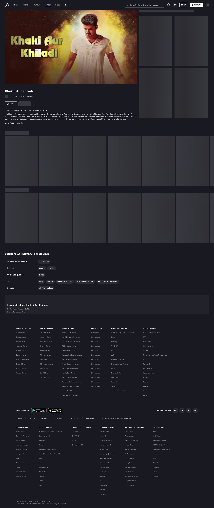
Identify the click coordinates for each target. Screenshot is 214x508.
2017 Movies (95, 377)
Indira (18, 467)
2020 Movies (95, 364)
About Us (31, 418)
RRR (144, 337)
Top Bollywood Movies (119, 328)
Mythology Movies (46, 364)
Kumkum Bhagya (22, 445)
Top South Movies (149, 328)
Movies (48, 5)
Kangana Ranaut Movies (70, 386)
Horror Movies (45, 346)
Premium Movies (45, 427)
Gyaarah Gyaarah (106, 440)
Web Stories (157, 436)
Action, (38, 110)
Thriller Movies (45, 355)
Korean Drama (21, 472)
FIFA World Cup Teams (161, 445)
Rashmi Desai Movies (69, 377)
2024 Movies (95, 346)
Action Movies (45, 333)
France (155, 454)
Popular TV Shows (22, 427)
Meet (18, 458)
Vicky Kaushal (129, 458)
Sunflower (103, 485)
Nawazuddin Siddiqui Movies (72, 355)
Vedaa (113, 355)
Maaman (146, 350)
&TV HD (74, 440)
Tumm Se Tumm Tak (23, 436)
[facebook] (175, 410)
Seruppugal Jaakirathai (108, 454)
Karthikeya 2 (147, 368)
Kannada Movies (21, 346)
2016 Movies (95, 382)
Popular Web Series (107, 427)
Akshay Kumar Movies (69, 359)
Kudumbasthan (148, 373)
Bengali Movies (21, 355)
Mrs (112, 350)
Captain (146, 382)
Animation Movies (46, 359)
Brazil (155, 472)
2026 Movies (95, 337)
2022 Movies (95, 355)
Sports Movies (45, 377)
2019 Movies (95, 368)
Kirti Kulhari (129, 472)
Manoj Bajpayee (130, 449)
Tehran (113, 337)
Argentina (156, 463)
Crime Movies (45, 350)
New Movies (95, 333)
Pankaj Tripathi (130, 454)
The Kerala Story (116, 373)
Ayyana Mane (104, 431)
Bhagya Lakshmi (21, 454)
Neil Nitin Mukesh (131, 467)
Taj (101, 481)
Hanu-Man (147, 341)
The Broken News (106, 463)
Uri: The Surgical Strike (119, 391)
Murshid (103, 436)
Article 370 (114, 346)
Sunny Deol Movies (68, 391)
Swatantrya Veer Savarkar (120, 364)
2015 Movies (95, 386)
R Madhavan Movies (69, 346)
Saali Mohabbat (44, 436)
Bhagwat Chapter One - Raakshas (122, 333)
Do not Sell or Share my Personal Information (115, 418)
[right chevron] (211, 161)
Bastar (113, 368)
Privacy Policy (59, 418)
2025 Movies (95, 341)
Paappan (146, 391)
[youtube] (195, 410)
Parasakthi (147, 364)
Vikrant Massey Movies (70, 368)
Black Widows (104, 467)
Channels (19, 418)
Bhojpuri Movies (21, 368)
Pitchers (103, 494)
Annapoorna (20, 463)
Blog (154, 431)
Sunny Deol (129, 463)
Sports (25, 5)
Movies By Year (96, 328)
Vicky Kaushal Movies (69, 350)
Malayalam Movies (22, 359)
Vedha (145, 395)
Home (15, 5)
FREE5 (57, 5)
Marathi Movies (21, 350)
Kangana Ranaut (130, 481)
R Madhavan (129, 431)
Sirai (144, 359)
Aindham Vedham (106, 458)
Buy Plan (197, 5)
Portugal (156, 476)
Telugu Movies (21, 337)
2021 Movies (95, 359)
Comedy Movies (45, 337)
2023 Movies (95, 350)
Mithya (102, 476)
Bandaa (113, 386)
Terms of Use (74, 418)
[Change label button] (175, 5)
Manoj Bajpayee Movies (70, 364)
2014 (22, 96)
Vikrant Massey (130, 436)
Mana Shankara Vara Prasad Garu (155, 355)
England (156, 467)
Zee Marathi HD (77, 445)
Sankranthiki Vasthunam (151, 333)
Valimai (145, 386)
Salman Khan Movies (69, 333)
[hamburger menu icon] (208, 5)
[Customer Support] (169, 5)
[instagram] (182, 410)
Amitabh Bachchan (131, 476)
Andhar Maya (104, 449)
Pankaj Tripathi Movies (70, 395)
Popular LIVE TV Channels (81, 427)
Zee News (75, 431)
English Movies (21, 364)
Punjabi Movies (21, 373)
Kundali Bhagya (21, 449)
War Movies (44, 368)
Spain (155, 458)
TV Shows (36, 5)
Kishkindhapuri (148, 346)
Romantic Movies (46, 341)
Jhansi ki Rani (20, 440)
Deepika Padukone (131, 440)
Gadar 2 (114, 382)
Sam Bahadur (115, 377)
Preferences (89, 418)
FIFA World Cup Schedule (161, 449)
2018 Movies (95, 373)
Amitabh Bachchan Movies (71, 341)
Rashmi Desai (129, 485)
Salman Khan (129, 445)
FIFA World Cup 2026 (160, 440)
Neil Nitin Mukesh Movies (71, 337)
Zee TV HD (75, 436)
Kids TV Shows (21, 476)
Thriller (45, 110)
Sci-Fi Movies (44, 373)
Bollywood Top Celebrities (134, 427)
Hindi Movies (20, 333)
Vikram (145, 377)
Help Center (45, 418)
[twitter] (188, 410)
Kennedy (114, 341)
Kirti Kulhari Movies (68, 373)
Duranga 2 (103, 472)
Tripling (102, 490)
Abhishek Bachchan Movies (71, 382)
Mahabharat (20, 431)
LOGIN (183, 5)
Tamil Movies (20, 341)
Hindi (23, 110)
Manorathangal (105, 445)
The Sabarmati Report (118, 359)
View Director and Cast (14, 123)
